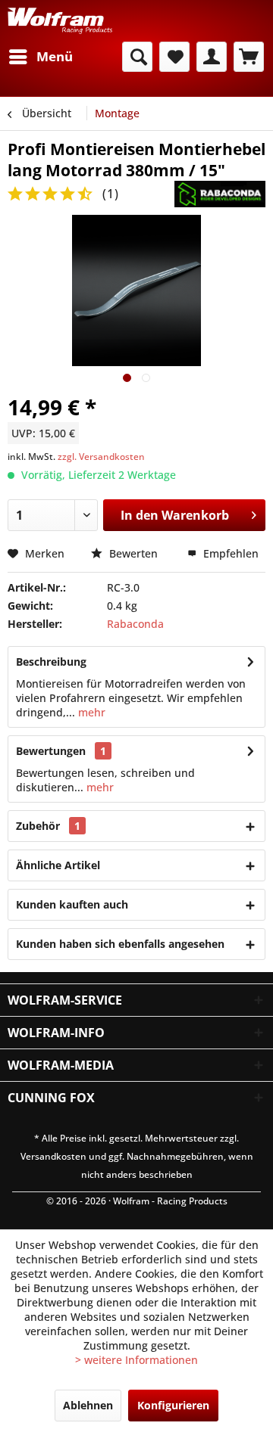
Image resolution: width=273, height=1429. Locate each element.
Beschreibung (51, 661)
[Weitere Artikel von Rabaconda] (219, 194)
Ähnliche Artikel (58, 865)
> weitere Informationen (136, 1360)
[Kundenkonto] (211, 57)
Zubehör (48, 826)
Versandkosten (53, 1156)
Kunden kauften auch (72, 904)
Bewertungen (51, 751)
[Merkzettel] (174, 57)
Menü (54, 56)
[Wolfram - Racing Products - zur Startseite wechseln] (60, 21)
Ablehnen (88, 1405)
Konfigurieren (173, 1405)
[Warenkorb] (249, 57)
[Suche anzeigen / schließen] (137, 57)
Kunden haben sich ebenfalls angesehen (120, 944)
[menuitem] (40, 57)
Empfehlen (229, 553)
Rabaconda (135, 624)
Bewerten (133, 553)
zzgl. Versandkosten (101, 456)
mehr (90, 712)
